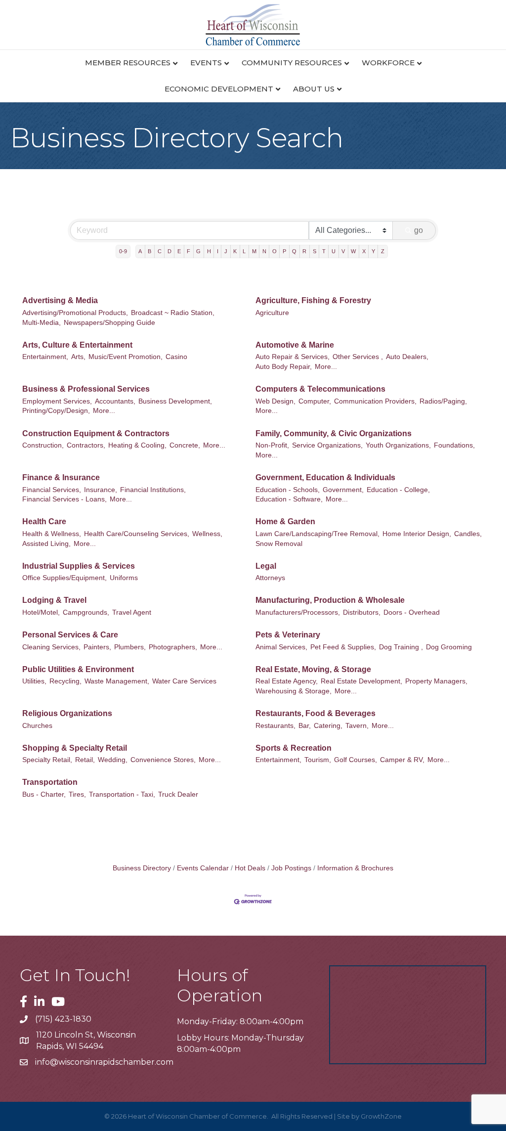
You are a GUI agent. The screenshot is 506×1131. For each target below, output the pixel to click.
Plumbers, (130, 647)
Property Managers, (436, 681)
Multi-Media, (41, 322)
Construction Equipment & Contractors (95, 433)
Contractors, (86, 445)
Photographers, (173, 647)
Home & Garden (285, 521)
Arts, (78, 357)
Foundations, (454, 445)
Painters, (97, 647)
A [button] (140, 251)
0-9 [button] (123, 251)
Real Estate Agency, (286, 681)
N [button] (264, 251)
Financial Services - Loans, (64, 499)
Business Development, (175, 401)
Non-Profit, (272, 445)
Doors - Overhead (411, 612)
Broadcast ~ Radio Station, (172, 313)
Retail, (85, 760)
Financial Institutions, (153, 490)
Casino (176, 357)
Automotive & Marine (294, 345)
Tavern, (357, 725)
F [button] (188, 251)
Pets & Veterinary (287, 635)
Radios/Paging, (443, 401)
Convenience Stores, (163, 760)
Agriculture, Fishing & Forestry (313, 300)
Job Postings (291, 868)
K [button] (235, 251)
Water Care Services (184, 681)
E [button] (179, 251)
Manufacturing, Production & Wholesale (330, 600)
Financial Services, (51, 490)
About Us (314, 88)
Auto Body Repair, (283, 366)
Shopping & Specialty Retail (74, 748)
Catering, (328, 725)
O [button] (274, 251)
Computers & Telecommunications (320, 389)
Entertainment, (45, 357)
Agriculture (272, 313)
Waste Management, (116, 681)
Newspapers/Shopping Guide (109, 322)
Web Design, (275, 401)
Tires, (77, 794)
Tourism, (317, 760)
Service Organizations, (327, 445)
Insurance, (100, 490)
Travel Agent (131, 612)
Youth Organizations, (398, 445)
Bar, (304, 725)
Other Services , (358, 357)
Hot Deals (250, 868)
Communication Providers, (375, 401)
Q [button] (294, 251)
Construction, (43, 445)
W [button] (353, 251)
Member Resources (127, 62)
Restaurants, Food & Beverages (315, 713)
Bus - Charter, (44, 794)
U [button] (334, 251)
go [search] (418, 230)
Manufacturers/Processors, (297, 612)
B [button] (149, 251)
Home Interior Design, (416, 534)
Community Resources (292, 62)
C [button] (160, 251)
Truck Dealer (178, 794)
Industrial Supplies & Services (78, 566)
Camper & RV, (402, 760)
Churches (37, 725)
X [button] (364, 251)
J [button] (225, 251)
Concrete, (184, 445)
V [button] (343, 251)
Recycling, (65, 681)
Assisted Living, (46, 543)
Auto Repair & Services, (292, 357)
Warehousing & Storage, (293, 691)
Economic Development (219, 88)
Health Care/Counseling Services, (136, 534)
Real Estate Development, (361, 681)
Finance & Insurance (61, 477)
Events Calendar (203, 868)
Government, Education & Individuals (325, 477)
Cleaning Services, (51, 647)
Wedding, (112, 760)
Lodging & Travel (54, 600)
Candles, (468, 534)
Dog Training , (401, 647)
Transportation (50, 782)
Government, (343, 490)
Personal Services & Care (70, 635)
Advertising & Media (60, 300)
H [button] (209, 251)
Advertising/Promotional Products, (75, 313)
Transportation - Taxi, (122, 794)
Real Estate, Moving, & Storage (313, 669)
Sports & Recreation (293, 748)
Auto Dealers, (407, 357)
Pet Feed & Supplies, (343, 647)
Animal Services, (281, 647)
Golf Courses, (355, 760)
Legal (265, 566)
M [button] (254, 251)
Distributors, (361, 612)
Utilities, (34, 681)
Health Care (44, 521)
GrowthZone (381, 1116)
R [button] (304, 251)
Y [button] (373, 251)
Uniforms (124, 578)
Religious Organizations (67, 713)
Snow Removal (278, 543)
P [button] (284, 251)
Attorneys (270, 578)
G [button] (198, 251)
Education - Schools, (287, 490)
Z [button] (382, 251)
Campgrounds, (86, 612)
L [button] (244, 251)
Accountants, (115, 401)
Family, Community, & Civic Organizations (333, 433)
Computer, (314, 401)
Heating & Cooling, (137, 445)
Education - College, (398, 490)
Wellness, (207, 534)
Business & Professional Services (86, 389)
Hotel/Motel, (41, 612)
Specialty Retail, (47, 760)
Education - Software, (289, 499)
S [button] (314, 251)
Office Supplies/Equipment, (64, 578)
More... (326, 366)
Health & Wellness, (51, 534)
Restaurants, (275, 725)
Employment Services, (57, 401)
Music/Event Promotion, (125, 357)
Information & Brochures (355, 868)
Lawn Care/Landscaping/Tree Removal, (317, 534)
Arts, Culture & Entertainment (77, 345)
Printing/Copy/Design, (56, 410)
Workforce (388, 62)
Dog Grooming (449, 647)
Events (206, 62)
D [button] (169, 251)
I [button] (217, 251)
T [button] (324, 251)
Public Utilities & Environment (78, 669)
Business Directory (142, 868)
